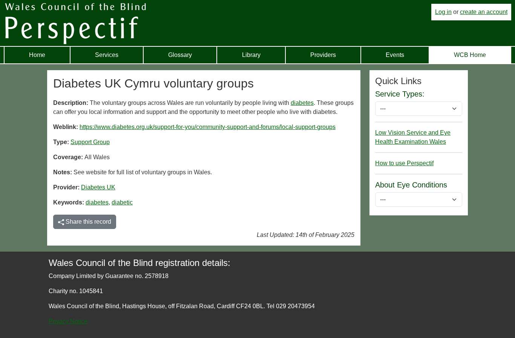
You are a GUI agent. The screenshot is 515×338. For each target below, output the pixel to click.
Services (106, 55)
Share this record (87, 221)
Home (37, 55)
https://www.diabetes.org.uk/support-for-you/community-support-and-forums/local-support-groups (208, 127)
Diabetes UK (98, 187)
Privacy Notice (68, 321)
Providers (323, 55)
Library (251, 55)
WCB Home (470, 55)
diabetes (302, 103)
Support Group (90, 142)
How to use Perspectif (404, 163)
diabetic (122, 202)
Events (395, 55)
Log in (443, 12)
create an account (483, 12)
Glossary (180, 55)
